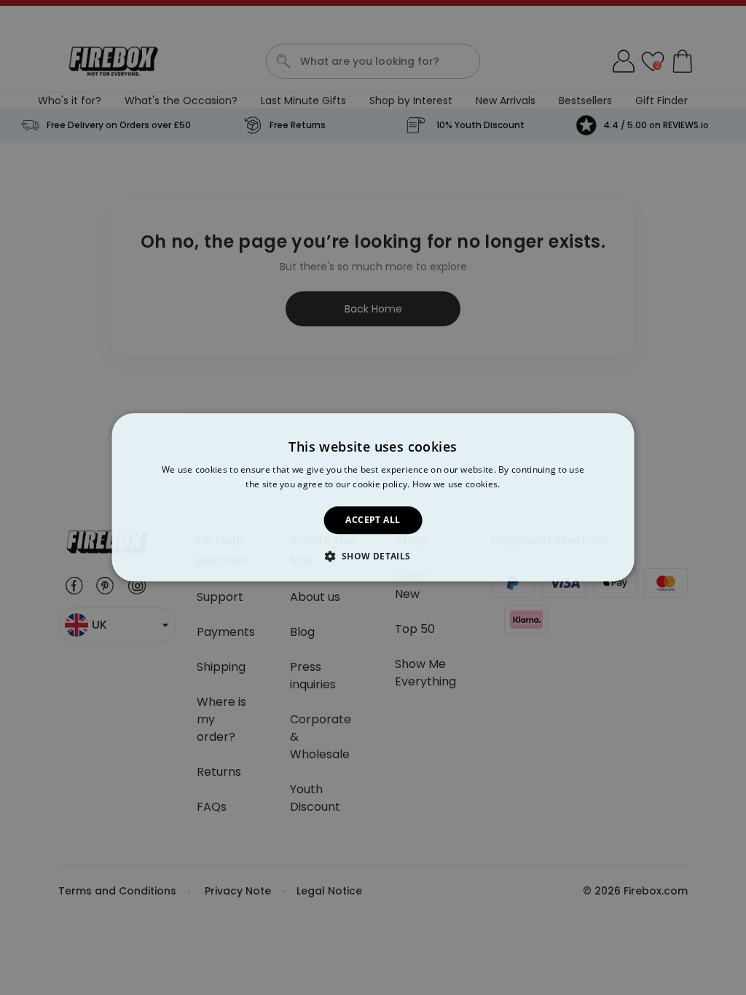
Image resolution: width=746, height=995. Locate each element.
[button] (372, 556)
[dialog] (373, 497)
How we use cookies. (456, 485)
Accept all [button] (372, 520)
